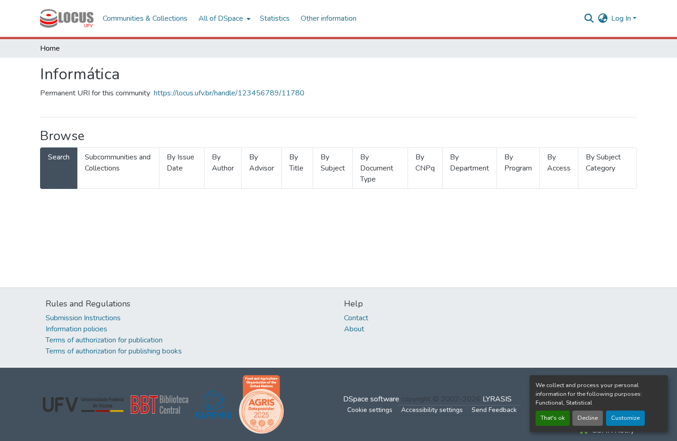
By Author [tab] (223, 162)
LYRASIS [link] (497, 399)
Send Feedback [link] (494, 410)
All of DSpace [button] (220, 18)
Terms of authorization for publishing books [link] (114, 351)
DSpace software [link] (371, 399)
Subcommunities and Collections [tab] (118, 162)
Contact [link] (356, 318)
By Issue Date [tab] (180, 162)
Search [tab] (59, 157)
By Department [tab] (469, 162)
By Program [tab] (518, 162)
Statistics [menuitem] (275, 18)
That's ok (553, 418)
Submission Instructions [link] (83, 318)
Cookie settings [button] (369, 410)
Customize (625, 418)
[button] (66, 18)
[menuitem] (224, 18)
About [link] (354, 329)
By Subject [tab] (333, 162)
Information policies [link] (76, 329)
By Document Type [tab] (376, 168)
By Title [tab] (296, 162)
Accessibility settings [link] (432, 410)
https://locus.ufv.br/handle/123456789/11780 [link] (229, 93)
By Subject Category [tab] (603, 162)
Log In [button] (622, 18)
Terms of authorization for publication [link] (104, 340)
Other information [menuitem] (328, 18)
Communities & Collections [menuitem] (145, 18)
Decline (588, 418)
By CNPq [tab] (425, 162)
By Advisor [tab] (261, 162)
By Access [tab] (559, 162)
